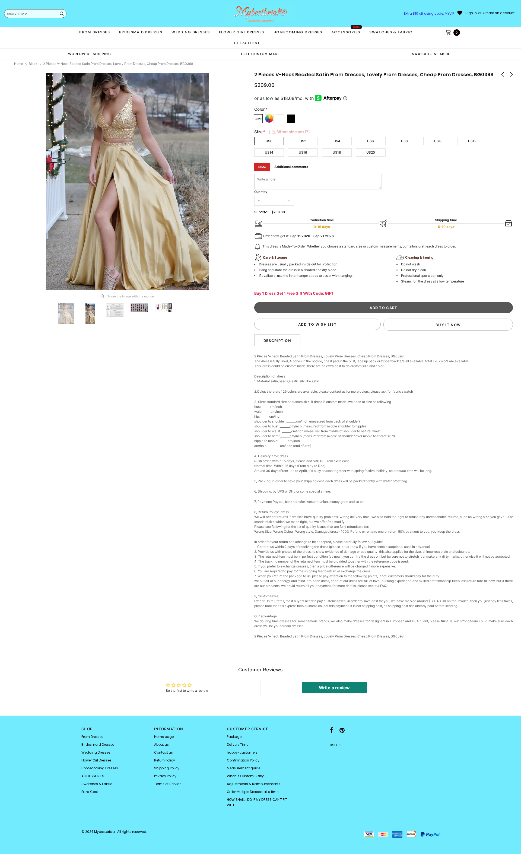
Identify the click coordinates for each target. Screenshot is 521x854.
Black (33, 64)
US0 (269, 141)
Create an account (498, 13)
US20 (370, 152)
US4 (336, 141)
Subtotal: (261, 212)
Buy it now (448, 325)
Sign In (471, 13)
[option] (89, 54)
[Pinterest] (342, 731)
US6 (370, 141)
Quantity (260, 192)
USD (333, 745)
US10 (438, 141)
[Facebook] (331, 731)
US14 (269, 152)
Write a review (334, 687)
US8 (404, 141)
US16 (303, 152)
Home (18, 64)
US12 (472, 141)
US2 (303, 141)
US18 (337, 152)
